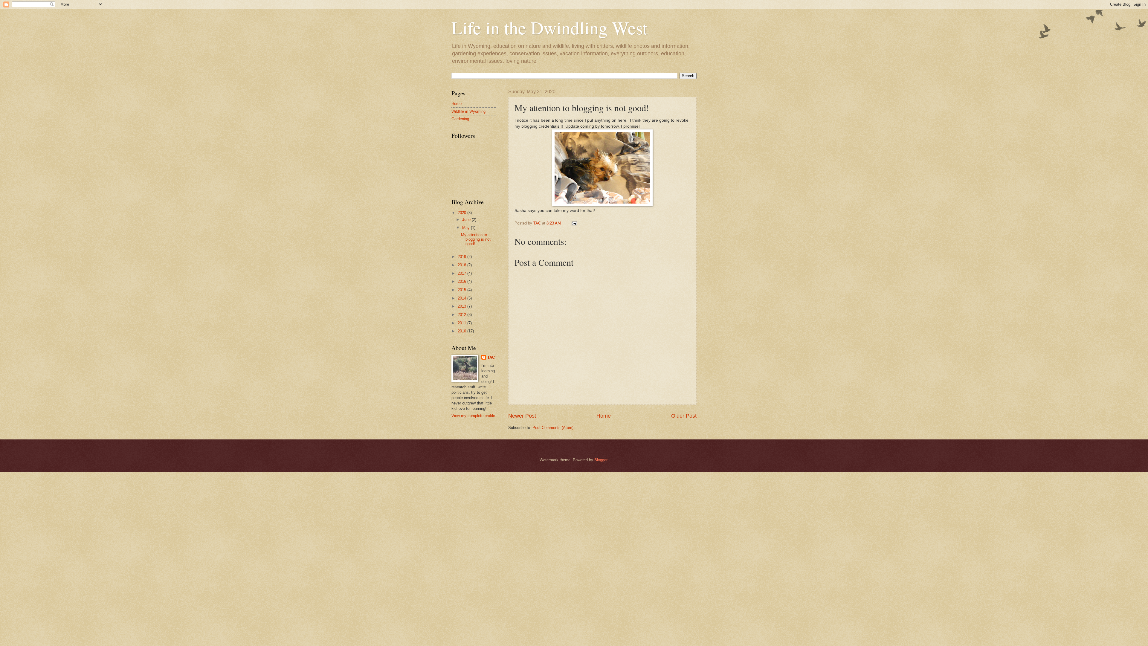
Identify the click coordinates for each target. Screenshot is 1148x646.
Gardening (460, 119)
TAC (491, 357)
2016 (462, 281)
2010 (462, 331)
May (466, 227)
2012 (462, 314)
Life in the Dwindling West (549, 27)
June (467, 219)
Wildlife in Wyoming (468, 111)
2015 (462, 290)
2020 (462, 212)
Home (603, 416)
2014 (462, 298)
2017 (462, 273)
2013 (462, 306)
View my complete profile (473, 415)
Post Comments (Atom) (552, 427)
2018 (462, 265)
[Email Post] (574, 223)
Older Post (684, 416)
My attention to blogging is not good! (476, 239)
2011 (462, 323)
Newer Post (522, 416)
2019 (462, 256)
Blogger (600, 460)
